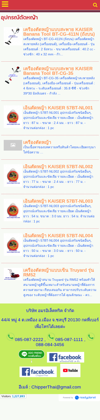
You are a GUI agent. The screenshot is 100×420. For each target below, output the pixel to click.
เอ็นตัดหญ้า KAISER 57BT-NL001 (58, 107)
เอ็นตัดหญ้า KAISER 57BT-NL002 (58, 166)
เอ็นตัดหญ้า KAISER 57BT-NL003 (58, 201)
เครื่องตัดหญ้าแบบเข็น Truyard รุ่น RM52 (58, 272)
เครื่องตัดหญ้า (37, 142)
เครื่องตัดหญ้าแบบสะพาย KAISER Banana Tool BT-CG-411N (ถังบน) (59, 32)
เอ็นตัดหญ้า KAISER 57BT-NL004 (58, 235)
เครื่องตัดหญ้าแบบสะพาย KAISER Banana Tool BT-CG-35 (58, 71)
